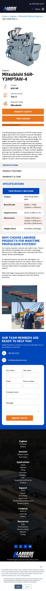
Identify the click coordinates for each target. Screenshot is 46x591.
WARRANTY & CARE (12, 176)
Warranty (23, 532)
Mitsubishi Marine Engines (30, 16)
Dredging (23, 475)
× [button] (41, 566)
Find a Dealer (23, 118)
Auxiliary (23, 447)
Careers (23, 516)
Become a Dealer (23, 529)
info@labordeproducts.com (17, 360)
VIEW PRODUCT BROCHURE (20, 191)
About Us (23, 511)
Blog (23, 524)
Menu (38, 9)
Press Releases (23, 527)
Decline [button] (27, 587)
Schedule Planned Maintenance (23, 501)
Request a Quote (23, 111)
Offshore (23, 483)
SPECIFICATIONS (10, 165)
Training (23, 534)
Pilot (23, 478)
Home (4, 16)
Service (23, 493)
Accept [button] (18, 587)
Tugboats (23, 467)
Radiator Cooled (23, 454)
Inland (23, 465)
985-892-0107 (38, 4)
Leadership (23, 514)
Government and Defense (23, 480)
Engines (13, 16)
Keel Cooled (23, 457)
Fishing (23, 470)
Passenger (23, 473)
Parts (23, 491)
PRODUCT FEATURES (12, 171)
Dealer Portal (23, 498)
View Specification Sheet (10, 125)
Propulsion (23, 444)
